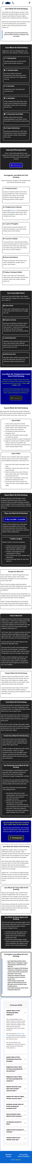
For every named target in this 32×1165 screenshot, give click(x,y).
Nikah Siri (18, 1159)
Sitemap (8, 1156)
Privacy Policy (23, 1154)
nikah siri (14, 210)
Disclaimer (8, 1154)
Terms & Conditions (23, 1156)
